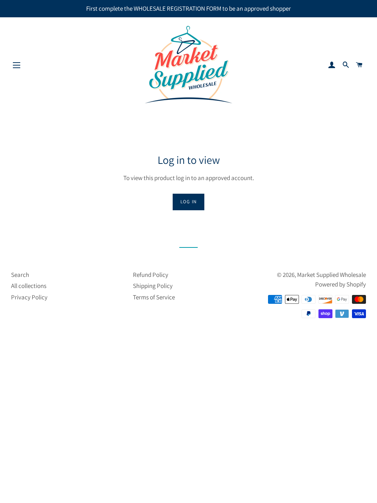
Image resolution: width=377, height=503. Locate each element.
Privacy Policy (29, 297)
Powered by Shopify (340, 284)
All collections (28, 286)
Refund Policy (150, 275)
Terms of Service (154, 297)
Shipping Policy (153, 286)
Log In (188, 201)
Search (20, 275)
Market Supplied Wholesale (331, 275)
